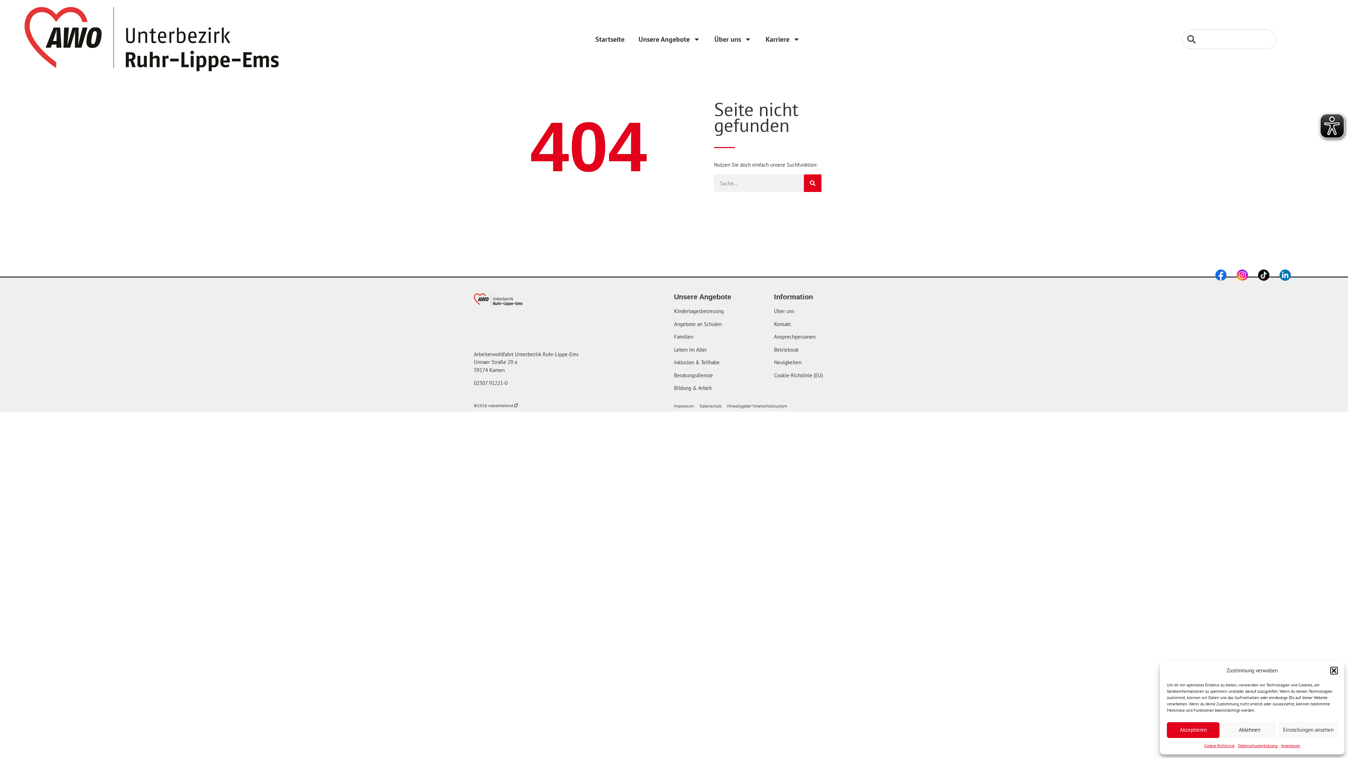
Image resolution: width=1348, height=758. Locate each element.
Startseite (610, 39)
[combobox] (1229, 39)
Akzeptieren (1193, 729)
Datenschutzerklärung (1257, 745)
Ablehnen (1249, 729)
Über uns (727, 39)
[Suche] (812, 183)
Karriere (777, 39)
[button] (1333, 670)
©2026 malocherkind (493, 405)
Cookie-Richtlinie (1219, 745)
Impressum (1290, 745)
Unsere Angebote (664, 39)
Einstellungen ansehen (1308, 729)
